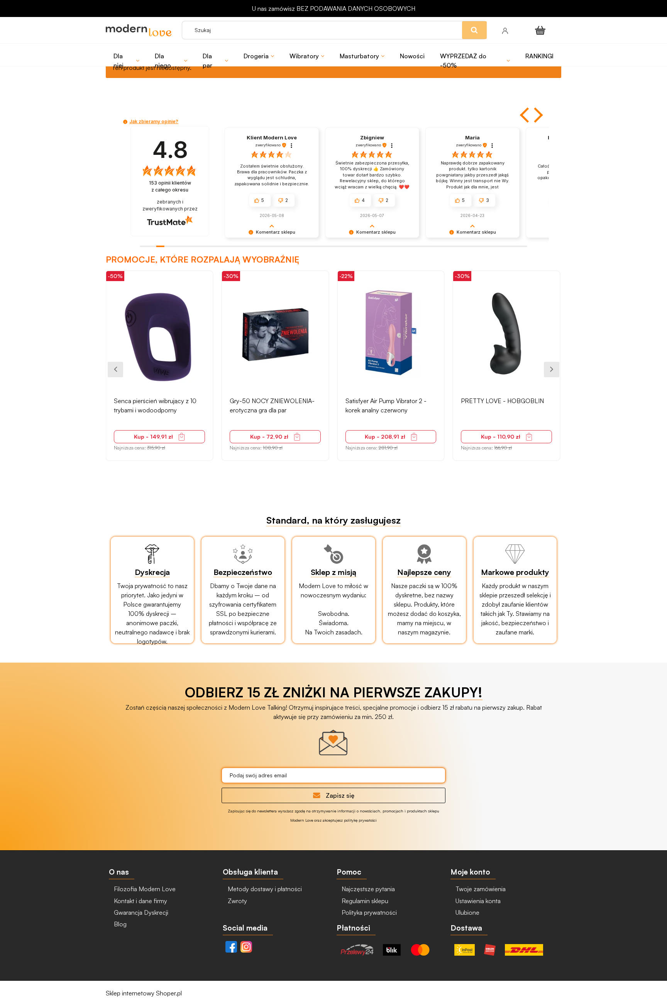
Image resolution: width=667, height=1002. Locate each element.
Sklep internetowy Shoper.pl (144, 993)
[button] (525, 115)
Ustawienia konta (477, 901)
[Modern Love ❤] (140, 30)
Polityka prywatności (368, 912)
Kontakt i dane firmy (139, 901)
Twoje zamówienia (480, 889)
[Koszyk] (541, 30)
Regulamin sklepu (364, 901)
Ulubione (466, 912)
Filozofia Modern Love (144, 889)
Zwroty (236, 901)
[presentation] (115, 369)
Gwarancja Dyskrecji (140, 912)
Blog (119, 924)
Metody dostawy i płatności (264, 889)
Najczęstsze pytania (367, 889)
